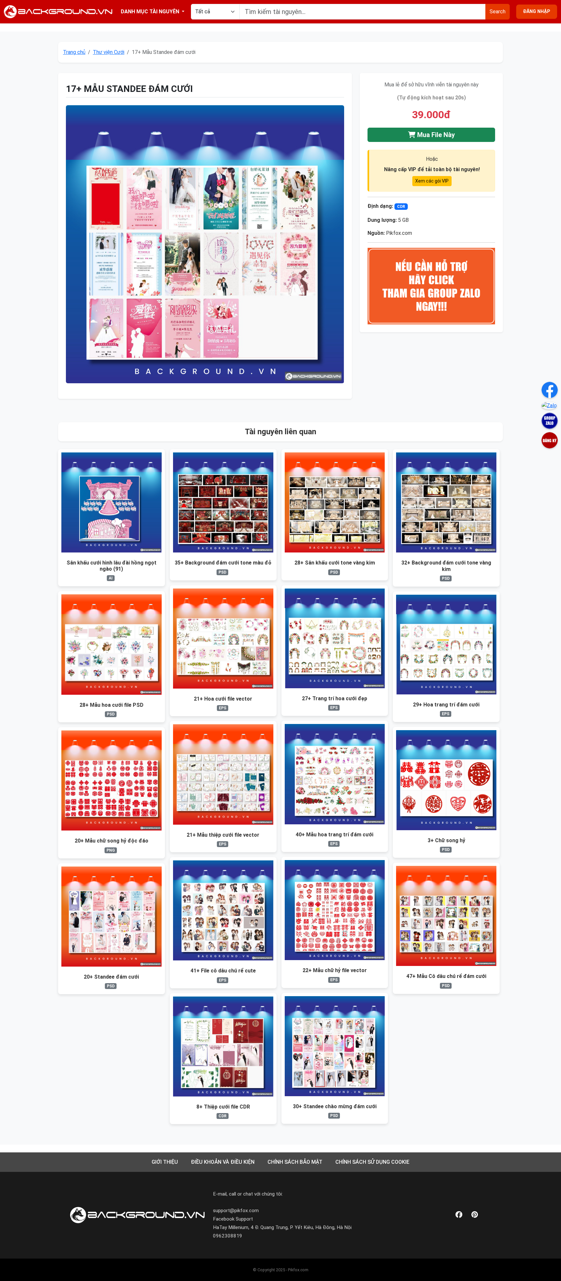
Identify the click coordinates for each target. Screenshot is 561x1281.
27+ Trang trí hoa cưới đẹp (334, 698)
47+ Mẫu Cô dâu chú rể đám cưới (446, 976)
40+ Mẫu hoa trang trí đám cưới (334, 834)
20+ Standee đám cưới (111, 977)
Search (497, 11)
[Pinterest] (474, 1215)
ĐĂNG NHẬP (536, 11)
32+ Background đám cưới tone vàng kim (446, 566)
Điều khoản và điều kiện (223, 1162)
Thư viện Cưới (108, 52)
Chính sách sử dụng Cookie (372, 1162)
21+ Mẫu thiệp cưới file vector (223, 835)
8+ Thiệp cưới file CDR (223, 1107)
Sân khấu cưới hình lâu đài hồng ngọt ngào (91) (111, 566)
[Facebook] (458, 1215)
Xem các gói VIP (432, 181)
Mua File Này (435, 135)
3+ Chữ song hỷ (446, 840)
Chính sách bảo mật (295, 1162)
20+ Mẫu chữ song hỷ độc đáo (111, 841)
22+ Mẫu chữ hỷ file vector (335, 970)
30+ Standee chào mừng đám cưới (335, 1106)
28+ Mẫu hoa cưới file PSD (111, 705)
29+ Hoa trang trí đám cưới (446, 705)
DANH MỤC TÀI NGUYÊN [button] (151, 11)
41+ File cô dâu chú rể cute (223, 971)
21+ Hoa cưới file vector (223, 699)
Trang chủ (74, 52)
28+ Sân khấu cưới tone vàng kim (334, 563)
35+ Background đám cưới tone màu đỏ (223, 563)
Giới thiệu (165, 1162)
